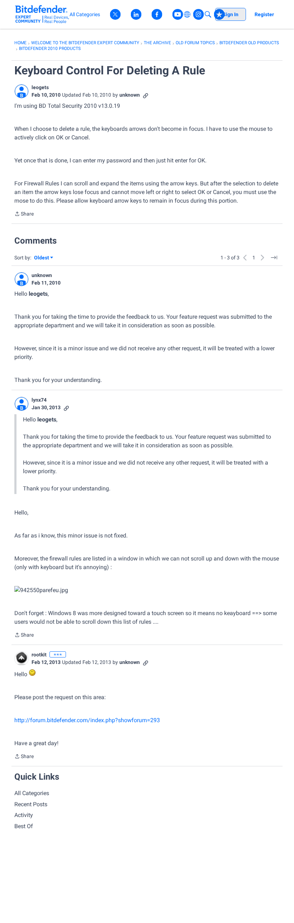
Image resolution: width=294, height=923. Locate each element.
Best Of (23, 826)
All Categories (31, 793)
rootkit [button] (39, 654)
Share (24, 214)
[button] (21, 91)
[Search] (207, 14)
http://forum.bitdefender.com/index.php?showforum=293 (87, 720)
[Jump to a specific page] (274, 257)
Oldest (42, 258)
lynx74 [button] (39, 400)
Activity (23, 815)
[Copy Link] (145, 95)
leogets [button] (40, 87)
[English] (42, 14)
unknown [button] (129, 95)
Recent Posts (30, 804)
